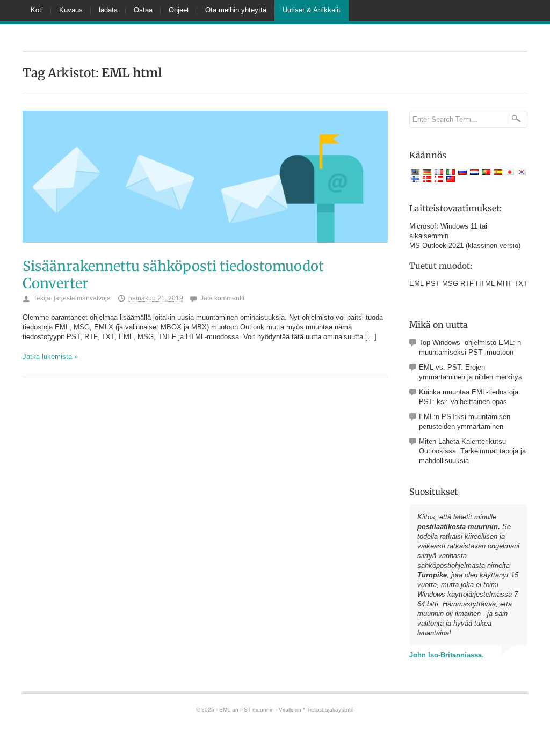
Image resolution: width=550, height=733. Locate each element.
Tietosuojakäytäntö (330, 710)
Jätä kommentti (222, 298)
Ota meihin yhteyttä (235, 10)
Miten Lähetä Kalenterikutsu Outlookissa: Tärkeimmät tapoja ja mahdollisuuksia (472, 451)
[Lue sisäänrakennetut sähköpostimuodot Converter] (205, 254)
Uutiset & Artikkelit (312, 10)
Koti (37, 10)
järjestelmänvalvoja (82, 298)
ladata (108, 10)
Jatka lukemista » (50, 357)
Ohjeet (179, 10)
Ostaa (143, 10)
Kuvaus (71, 10)
